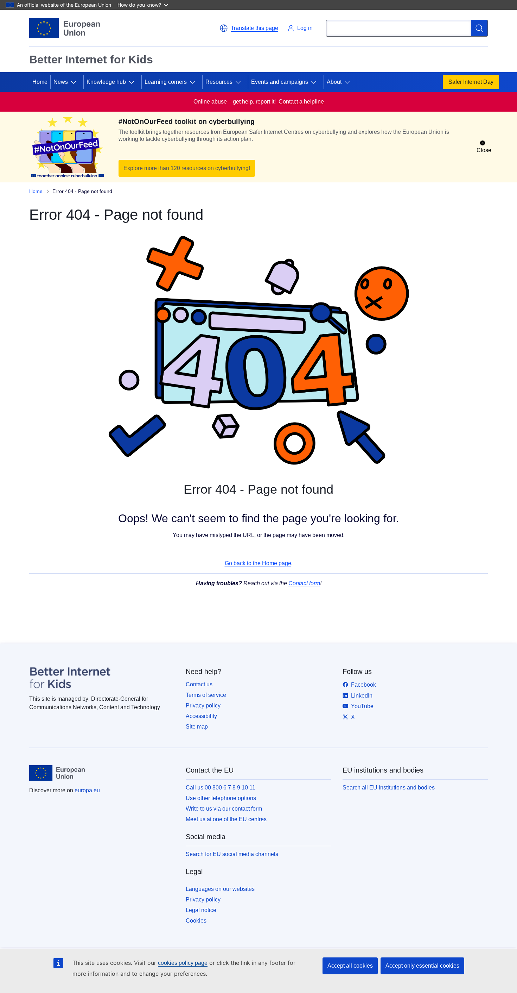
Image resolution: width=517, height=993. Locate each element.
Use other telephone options (221, 798)
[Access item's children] (76, 82)
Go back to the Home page (258, 563)
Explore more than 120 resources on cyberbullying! (186, 168)
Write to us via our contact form (224, 809)
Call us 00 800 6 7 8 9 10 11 (220, 788)
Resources (218, 82)
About (334, 82)
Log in (305, 28)
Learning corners (166, 82)
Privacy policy (203, 705)
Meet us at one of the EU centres (226, 819)
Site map (197, 727)
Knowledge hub (106, 82)
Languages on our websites (220, 889)
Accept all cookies (350, 966)
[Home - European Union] (64, 28)
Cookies (196, 921)
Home (39, 82)
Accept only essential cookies (422, 966)
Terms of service (206, 695)
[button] (248, 28)
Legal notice (201, 910)
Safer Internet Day (470, 82)
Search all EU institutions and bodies (389, 788)
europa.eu (87, 790)
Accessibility (201, 716)
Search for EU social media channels (232, 854)
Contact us (199, 684)
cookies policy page (183, 963)
